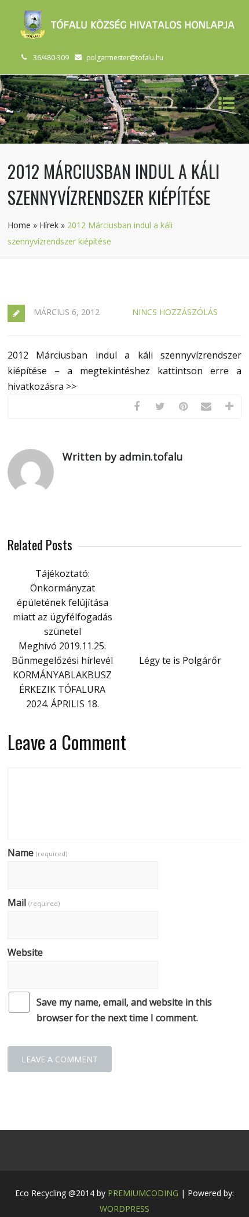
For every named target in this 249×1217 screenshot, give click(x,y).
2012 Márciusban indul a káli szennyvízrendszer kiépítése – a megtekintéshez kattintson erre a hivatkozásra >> (124, 371)
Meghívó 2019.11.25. (62, 645)
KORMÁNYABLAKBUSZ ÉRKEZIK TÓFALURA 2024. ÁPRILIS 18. (62, 689)
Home (19, 225)
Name (37, 852)
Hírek (48, 225)
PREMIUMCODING (143, 1192)
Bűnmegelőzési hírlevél (62, 660)
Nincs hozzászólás (175, 311)
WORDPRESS (124, 1208)
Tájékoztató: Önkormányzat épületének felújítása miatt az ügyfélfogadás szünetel (62, 602)
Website (25, 952)
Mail (34, 902)
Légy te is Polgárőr (180, 660)
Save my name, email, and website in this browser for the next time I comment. (124, 1010)
